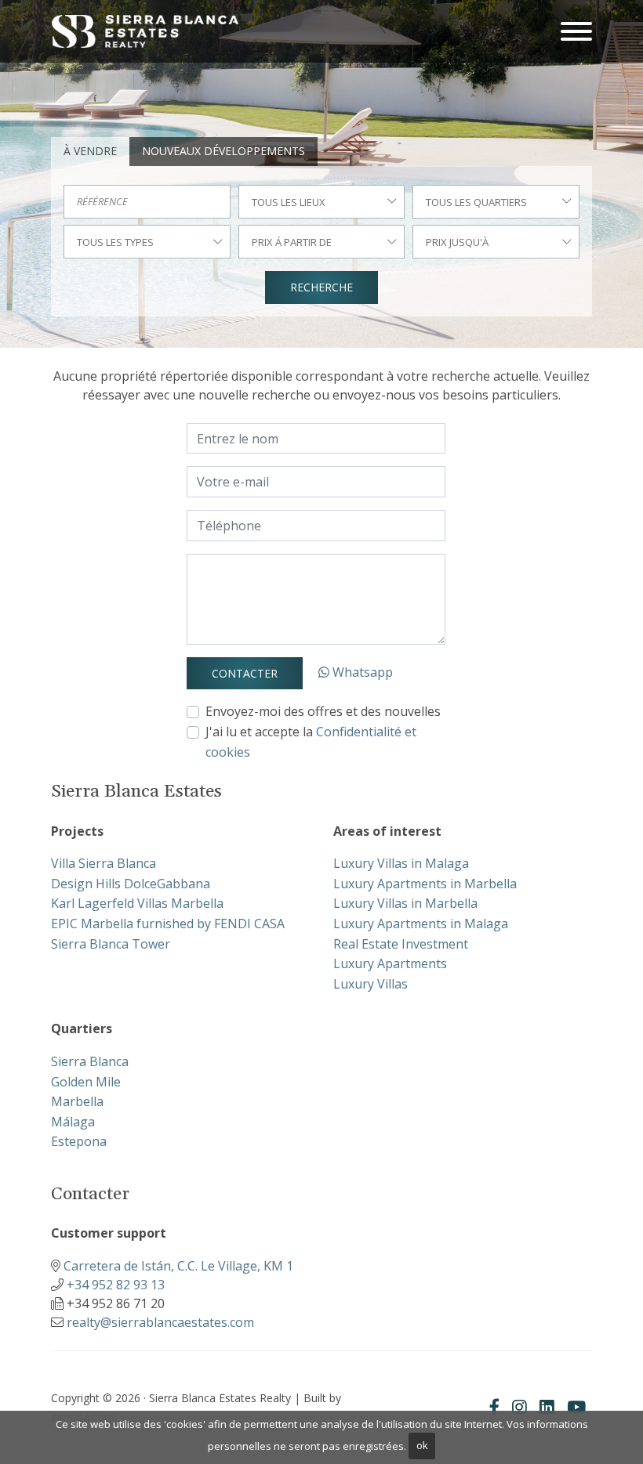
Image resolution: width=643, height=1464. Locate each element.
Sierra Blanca (90, 1061)
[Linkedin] (547, 1407)
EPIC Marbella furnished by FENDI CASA (168, 923)
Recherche (321, 287)
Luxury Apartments (390, 963)
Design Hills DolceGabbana (130, 883)
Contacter (245, 673)
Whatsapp (361, 672)
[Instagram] (519, 1407)
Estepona (79, 1141)
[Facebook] (494, 1407)
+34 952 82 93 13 (116, 1284)
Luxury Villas (370, 983)
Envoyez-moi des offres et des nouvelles (323, 711)
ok (422, 1445)
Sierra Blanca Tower (110, 944)
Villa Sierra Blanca (103, 863)
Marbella (77, 1101)
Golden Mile (86, 1081)
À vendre (90, 150)
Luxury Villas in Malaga (401, 863)
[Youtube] (576, 1407)
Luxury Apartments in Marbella (425, 883)
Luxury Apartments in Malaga (420, 923)
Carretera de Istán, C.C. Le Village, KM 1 (178, 1265)
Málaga (73, 1121)
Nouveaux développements (223, 150)
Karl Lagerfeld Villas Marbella (137, 903)
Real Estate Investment (400, 944)
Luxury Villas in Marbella (405, 903)
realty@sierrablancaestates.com (160, 1322)
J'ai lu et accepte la (310, 742)
